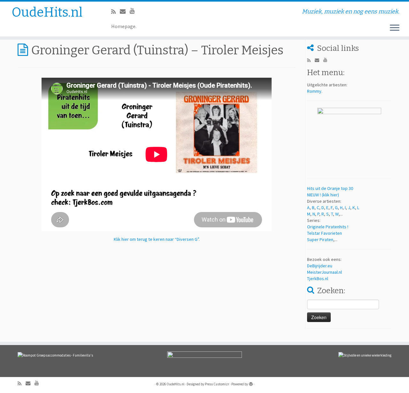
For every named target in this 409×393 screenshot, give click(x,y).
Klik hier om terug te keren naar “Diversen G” (156, 239)
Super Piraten (320, 239)
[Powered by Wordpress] (251, 383)
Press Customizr (217, 384)
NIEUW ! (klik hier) (323, 195)
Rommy (314, 91)
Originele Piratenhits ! (327, 227)
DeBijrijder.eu (319, 266)
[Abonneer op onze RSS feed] (115, 11)
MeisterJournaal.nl (324, 272)
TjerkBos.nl (317, 278)
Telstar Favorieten (324, 233)
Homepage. (123, 26)
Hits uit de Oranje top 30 (330, 188)
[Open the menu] (394, 28)
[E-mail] (125, 11)
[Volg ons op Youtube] (134, 10)
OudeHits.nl (47, 12)
